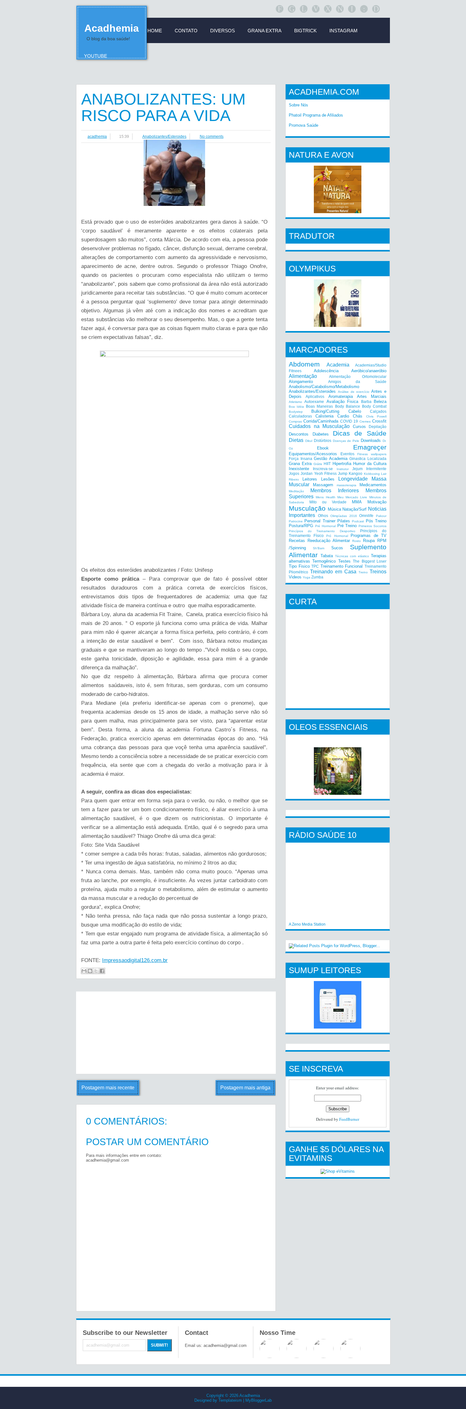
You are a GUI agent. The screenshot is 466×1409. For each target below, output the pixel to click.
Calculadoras (300, 416)
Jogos (294, 473)
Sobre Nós (298, 105)
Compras (295, 421)
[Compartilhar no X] (96, 971)
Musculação (307, 508)
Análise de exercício (353, 391)
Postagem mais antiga (245, 1087)
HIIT (327, 464)
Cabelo (354, 411)
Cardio (343, 416)
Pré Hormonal (325, 526)
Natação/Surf (354, 509)
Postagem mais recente (107, 1087)
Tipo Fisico (299, 566)
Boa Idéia (296, 406)
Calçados (378, 411)
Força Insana (300, 458)
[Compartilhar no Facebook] (102, 971)
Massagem (323, 484)
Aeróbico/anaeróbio (368, 370)
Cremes (365, 421)
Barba (366, 401)
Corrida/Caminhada (320, 421)
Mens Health (325, 497)
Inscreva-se (323, 469)
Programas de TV (368, 535)
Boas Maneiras (319, 406)
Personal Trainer (319, 521)
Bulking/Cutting (325, 411)
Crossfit (379, 421)
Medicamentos (372, 484)
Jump (342, 473)
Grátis (318, 464)
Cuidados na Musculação (319, 426)
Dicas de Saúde (360, 433)
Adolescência (326, 370)
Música (334, 509)
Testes (344, 561)
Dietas (296, 440)
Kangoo (355, 473)
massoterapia (346, 485)
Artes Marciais (371, 396)
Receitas (297, 540)
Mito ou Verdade (327, 502)
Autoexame (314, 401)
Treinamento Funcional (341, 566)
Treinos (378, 571)
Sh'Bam (318, 548)
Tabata (326, 555)
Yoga (306, 577)
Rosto (356, 541)
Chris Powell (376, 416)
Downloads (371, 440)
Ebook (323, 448)
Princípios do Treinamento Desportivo (322, 531)
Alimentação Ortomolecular (358, 376)
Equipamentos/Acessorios (313, 453)
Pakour (381, 516)
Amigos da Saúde (357, 381)
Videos (295, 577)
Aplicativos (315, 396)
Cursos (359, 426)
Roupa (369, 540)
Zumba (317, 577)
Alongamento (301, 381)
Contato (186, 30)
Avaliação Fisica (342, 401)
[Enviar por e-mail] (84, 971)
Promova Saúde (303, 125)
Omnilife (366, 515)
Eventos (347, 454)
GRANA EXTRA (265, 30)
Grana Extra (300, 463)
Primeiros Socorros (372, 526)
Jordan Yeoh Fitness (319, 473)
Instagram (343, 30)
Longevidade (353, 478)
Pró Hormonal (337, 536)
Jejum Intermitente (369, 469)
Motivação (376, 502)
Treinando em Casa (333, 571)
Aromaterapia (340, 396)
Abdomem (304, 364)
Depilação (377, 426)
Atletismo (295, 402)
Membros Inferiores (334, 490)
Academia (338, 364)
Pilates (343, 521)
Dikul (308, 441)
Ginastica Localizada (367, 458)
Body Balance (347, 406)
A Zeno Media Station (307, 924)
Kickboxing (372, 473)
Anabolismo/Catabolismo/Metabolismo (324, 386)
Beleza (380, 401)
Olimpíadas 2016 (343, 516)
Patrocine (296, 521)
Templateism (230, 1400)
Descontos (298, 434)
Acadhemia (111, 28)
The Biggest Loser (369, 561)
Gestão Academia (330, 458)
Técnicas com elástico (352, 556)
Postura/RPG (301, 525)
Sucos (337, 547)
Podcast (358, 521)
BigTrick (305, 30)
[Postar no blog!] (90, 971)
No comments (211, 136)
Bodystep (296, 411)
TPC (315, 566)
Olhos (323, 515)
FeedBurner (349, 1119)
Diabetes (321, 434)
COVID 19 (349, 421)
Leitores (309, 479)
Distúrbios (322, 440)
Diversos (222, 30)
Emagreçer (369, 447)
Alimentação (303, 376)
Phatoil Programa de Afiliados (316, 115)
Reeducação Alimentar (328, 540)
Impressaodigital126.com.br (135, 960)
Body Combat (374, 406)
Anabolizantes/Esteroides (164, 136)
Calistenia (324, 416)
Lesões (327, 479)
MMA (357, 502)
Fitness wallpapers (371, 454)
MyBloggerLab (258, 1400)
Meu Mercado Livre (352, 497)
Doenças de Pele (346, 441)
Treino (363, 572)
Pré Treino (347, 525)
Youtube (95, 56)
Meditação (296, 491)
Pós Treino (376, 521)
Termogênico (324, 561)
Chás (357, 416)
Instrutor (343, 469)
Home (154, 30)
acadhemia (97, 136)
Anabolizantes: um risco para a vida (163, 107)
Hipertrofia (342, 463)
